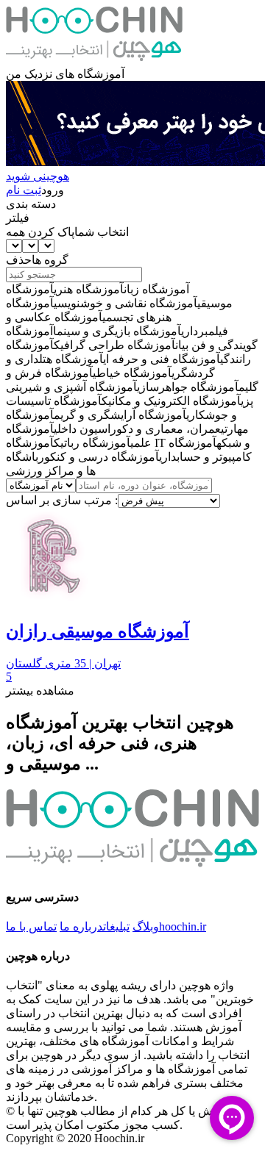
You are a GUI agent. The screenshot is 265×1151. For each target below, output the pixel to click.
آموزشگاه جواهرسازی (188, 387)
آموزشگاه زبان (156, 289)
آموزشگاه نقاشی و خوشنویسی (125, 303)
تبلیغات (116, 926)
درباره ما (81, 926)
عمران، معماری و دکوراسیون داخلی (137, 429)
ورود (52, 190)
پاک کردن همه (40, 232)
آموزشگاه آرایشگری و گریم (120, 415)
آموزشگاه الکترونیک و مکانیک (171, 401)
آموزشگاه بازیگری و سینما (117, 331)
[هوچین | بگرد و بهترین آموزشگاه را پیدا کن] (94, 60)
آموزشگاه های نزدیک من (65, 74)
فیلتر (17, 218)
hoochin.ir (182, 926)
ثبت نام (23, 190)
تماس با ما (31, 926)
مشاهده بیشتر (40, 690)
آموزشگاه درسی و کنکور (98, 457)
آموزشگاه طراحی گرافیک (114, 345)
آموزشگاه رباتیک (92, 443)
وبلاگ (145, 926)
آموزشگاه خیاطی (132, 373)
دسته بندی (31, 204)
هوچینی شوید (37, 176)
